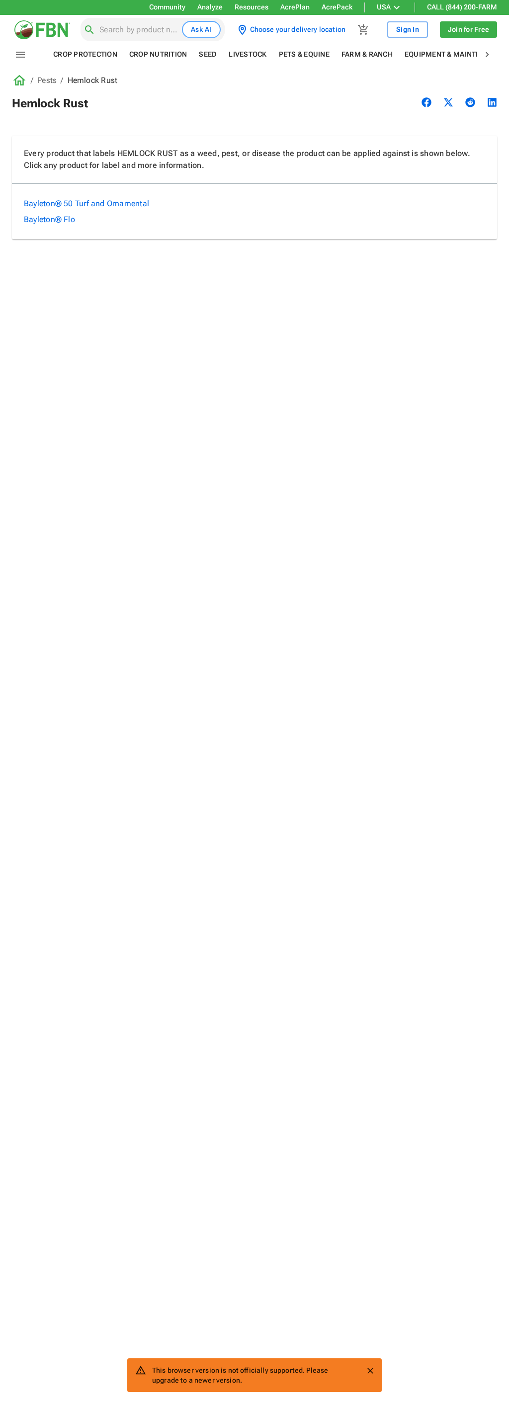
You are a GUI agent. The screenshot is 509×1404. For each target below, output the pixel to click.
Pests (47, 80)
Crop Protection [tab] (85, 54)
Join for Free (468, 29)
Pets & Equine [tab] (304, 54)
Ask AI (201, 29)
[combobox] (138, 30)
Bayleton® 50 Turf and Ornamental (86, 203)
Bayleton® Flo (49, 219)
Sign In (407, 29)
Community (167, 7)
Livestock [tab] (247, 54)
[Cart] (363, 29)
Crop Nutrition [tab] (158, 54)
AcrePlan (295, 7)
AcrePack (337, 7)
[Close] (370, 1370)
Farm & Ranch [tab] (367, 54)
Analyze (210, 7)
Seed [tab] (208, 54)
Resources (251, 7)
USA (384, 7)
